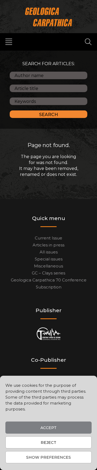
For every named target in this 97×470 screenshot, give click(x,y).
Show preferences (48, 457)
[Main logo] (48, 17)
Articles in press (48, 245)
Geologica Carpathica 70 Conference (48, 280)
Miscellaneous (48, 266)
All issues (49, 252)
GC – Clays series (48, 273)
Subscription (48, 287)
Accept (48, 427)
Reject (48, 442)
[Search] (88, 41)
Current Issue (48, 238)
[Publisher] (49, 334)
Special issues (49, 259)
